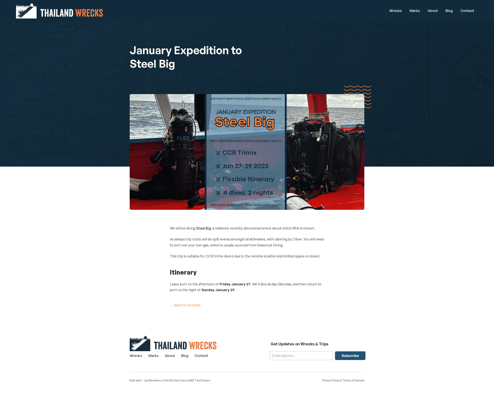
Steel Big (203, 228)
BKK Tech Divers (199, 380)
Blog (449, 10)
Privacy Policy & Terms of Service (343, 380)
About (433, 10)
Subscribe (350, 355)
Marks (415, 10)
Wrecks (395, 10)
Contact (467, 10)
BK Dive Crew (178, 380)
